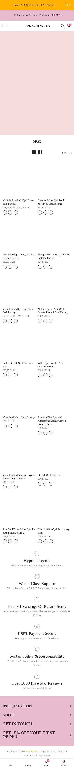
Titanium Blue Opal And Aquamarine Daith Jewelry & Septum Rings (52, 420)
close (68, 5)
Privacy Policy (42, 755)
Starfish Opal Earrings (49, 475)
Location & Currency (27, 15)
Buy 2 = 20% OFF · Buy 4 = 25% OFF (34, 5)
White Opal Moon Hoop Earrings (19, 417)
